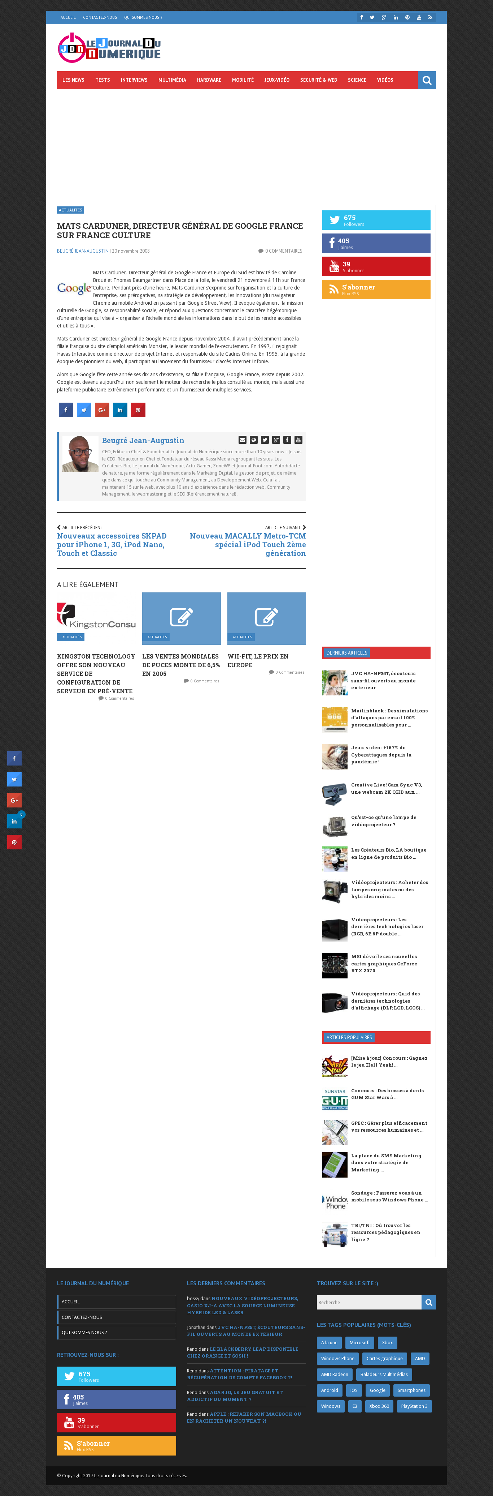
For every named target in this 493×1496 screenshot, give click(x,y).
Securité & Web (318, 80)
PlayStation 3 (414, 1406)
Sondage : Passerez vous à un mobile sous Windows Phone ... (389, 1196)
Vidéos (385, 80)
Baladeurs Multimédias (384, 1374)
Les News (73, 80)
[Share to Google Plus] (102, 415)
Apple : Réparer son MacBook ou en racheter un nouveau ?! (244, 1417)
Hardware (209, 80)
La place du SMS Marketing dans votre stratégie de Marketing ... (386, 1162)
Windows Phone (337, 1358)
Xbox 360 (379, 1406)
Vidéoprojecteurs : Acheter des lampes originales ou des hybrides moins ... (389, 889)
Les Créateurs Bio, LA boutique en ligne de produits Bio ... (389, 853)
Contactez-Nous (100, 17)
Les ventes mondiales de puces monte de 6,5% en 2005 (181, 664)
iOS (354, 1390)
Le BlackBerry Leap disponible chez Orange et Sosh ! (242, 1352)
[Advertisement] (246, 143)
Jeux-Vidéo (277, 80)
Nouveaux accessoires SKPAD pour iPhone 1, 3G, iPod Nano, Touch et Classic (112, 544)
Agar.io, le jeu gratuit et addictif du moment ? (235, 1396)
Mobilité (243, 80)
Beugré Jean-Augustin (83, 251)
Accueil (68, 17)
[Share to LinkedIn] (120, 415)
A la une (329, 1342)
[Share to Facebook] (66, 415)
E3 (355, 1406)
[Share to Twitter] (84, 415)
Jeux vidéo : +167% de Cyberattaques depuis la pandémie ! (381, 754)
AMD (420, 1358)
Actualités (70, 210)
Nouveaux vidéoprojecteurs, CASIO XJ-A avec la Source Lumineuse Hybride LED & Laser (242, 1305)
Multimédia (172, 80)
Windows (330, 1406)
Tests (102, 80)
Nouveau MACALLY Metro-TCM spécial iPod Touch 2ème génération (248, 544)
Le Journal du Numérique (118, 1475)
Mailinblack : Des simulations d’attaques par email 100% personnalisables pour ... (389, 717)
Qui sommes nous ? (143, 17)
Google (377, 1390)
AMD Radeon (334, 1374)
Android (329, 1390)
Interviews (134, 80)
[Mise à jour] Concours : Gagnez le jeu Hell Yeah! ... (389, 1061)
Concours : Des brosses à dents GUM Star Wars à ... (387, 1094)
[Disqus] (181, 802)
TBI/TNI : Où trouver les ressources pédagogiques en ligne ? (385, 1232)
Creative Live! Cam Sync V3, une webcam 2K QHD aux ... (386, 788)
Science (357, 80)
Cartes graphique (385, 1358)
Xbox (387, 1342)
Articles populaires (349, 1037)
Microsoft (360, 1342)
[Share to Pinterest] (138, 415)
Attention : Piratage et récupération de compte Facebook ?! (239, 1374)
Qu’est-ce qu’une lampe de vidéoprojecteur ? (383, 821)
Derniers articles (347, 653)
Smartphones (412, 1390)
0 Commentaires (283, 251)
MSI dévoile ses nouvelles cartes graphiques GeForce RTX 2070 (384, 963)
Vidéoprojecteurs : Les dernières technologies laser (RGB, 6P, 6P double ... (387, 926)
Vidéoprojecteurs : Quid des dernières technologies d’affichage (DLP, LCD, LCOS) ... (387, 1000)
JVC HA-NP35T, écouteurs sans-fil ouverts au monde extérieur (383, 680)
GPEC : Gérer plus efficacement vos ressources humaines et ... (389, 1126)
